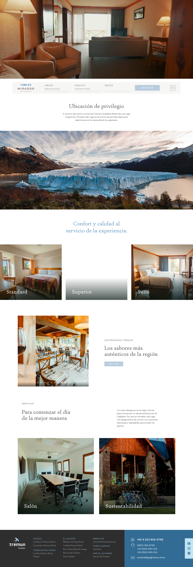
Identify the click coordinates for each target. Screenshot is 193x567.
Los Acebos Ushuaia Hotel (44, 545)
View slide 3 (44, 382)
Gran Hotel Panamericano (104, 541)
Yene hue (97, 549)
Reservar (147, 88)
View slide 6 (55, 382)
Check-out (80, 85)
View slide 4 (48, 382)
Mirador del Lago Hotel (73, 541)
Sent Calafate (69, 556)
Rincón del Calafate (71, 552)
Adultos (109, 85)
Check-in (49, 85)
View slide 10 (68, 382)
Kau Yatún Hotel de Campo (75, 549)
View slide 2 (41, 382)
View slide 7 (58, 382)
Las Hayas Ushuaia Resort (44, 541)
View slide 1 (37, 382)
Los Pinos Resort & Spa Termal (43, 555)
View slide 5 (51, 382)
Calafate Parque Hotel (72, 545)
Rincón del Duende (101, 556)
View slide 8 (61, 382)
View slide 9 (65, 382)
